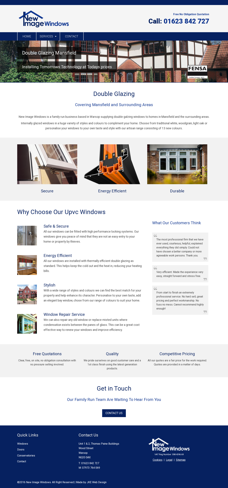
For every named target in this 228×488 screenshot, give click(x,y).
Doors (20, 449)
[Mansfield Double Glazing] (43, 27)
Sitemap (181, 459)
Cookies (157, 459)
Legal (169, 459)
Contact (71, 36)
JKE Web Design (96, 482)
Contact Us (114, 413)
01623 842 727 (186, 21)
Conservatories (26, 455)
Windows (22, 443)
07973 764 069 (91, 467)
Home (27, 36)
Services (46, 36)
